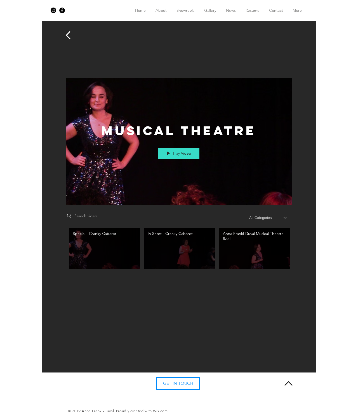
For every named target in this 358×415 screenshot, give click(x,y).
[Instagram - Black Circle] (53, 10)
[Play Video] (104, 249)
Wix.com (160, 411)
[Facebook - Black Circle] (62, 10)
